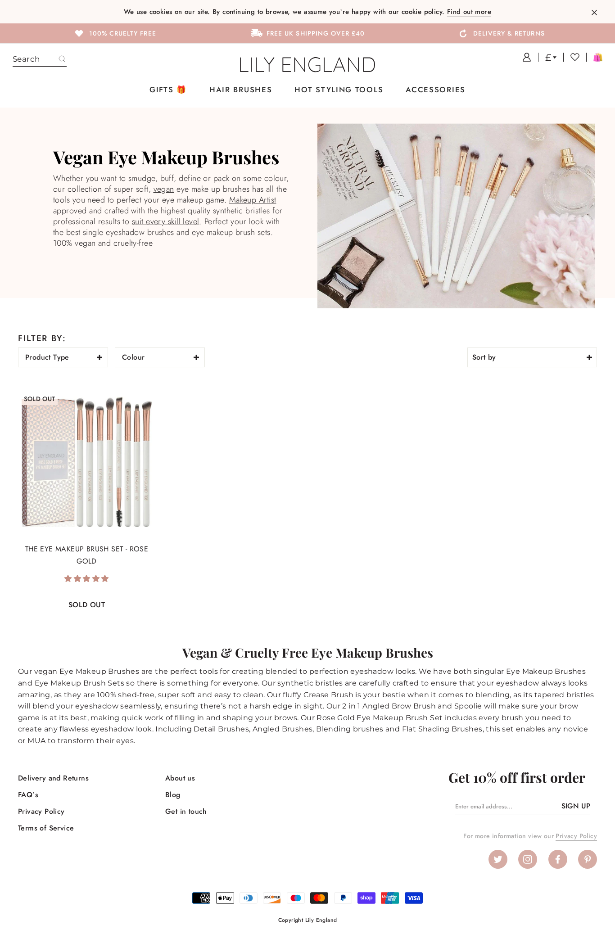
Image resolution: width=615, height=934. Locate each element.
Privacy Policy (41, 811)
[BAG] (594, 57)
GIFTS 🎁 (168, 89)
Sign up (575, 806)
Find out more (469, 12)
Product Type (47, 357)
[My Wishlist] (571, 57)
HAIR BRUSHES (240, 89)
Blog (173, 795)
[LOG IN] (523, 57)
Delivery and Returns (53, 778)
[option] (114, 32)
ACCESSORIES (436, 89)
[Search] (62, 59)
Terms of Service (46, 828)
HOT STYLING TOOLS (338, 89)
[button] (86, 578)
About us (180, 778)
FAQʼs (28, 795)
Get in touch (186, 811)
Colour (133, 357)
